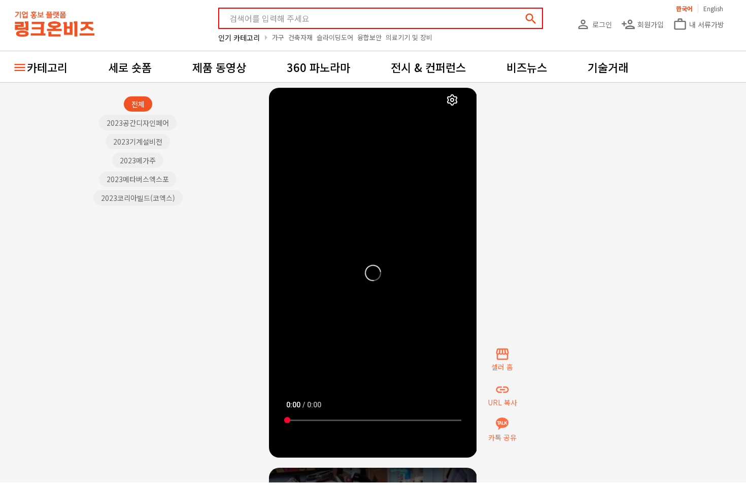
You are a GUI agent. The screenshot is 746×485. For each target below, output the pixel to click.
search (531, 19)
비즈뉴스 (526, 67)
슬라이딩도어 (335, 37)
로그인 (594, 24)
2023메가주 (138, 160)
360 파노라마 (318, 67)
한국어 (684, 8)
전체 (138, 104)
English (713, 8)
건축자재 (300, 37)
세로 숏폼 (130, 67)
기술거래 (608, 67)
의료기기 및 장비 (409, 37)
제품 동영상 (219, 67)
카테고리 (47, 67)
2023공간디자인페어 (138, 123)
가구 (278, 37)
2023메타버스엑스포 (138, 179)
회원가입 (642, 24)
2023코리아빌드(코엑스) (138, 198)
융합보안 (369, 37)
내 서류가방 (698, 24)
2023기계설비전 (137, 141)
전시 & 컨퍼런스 (428, 67)
